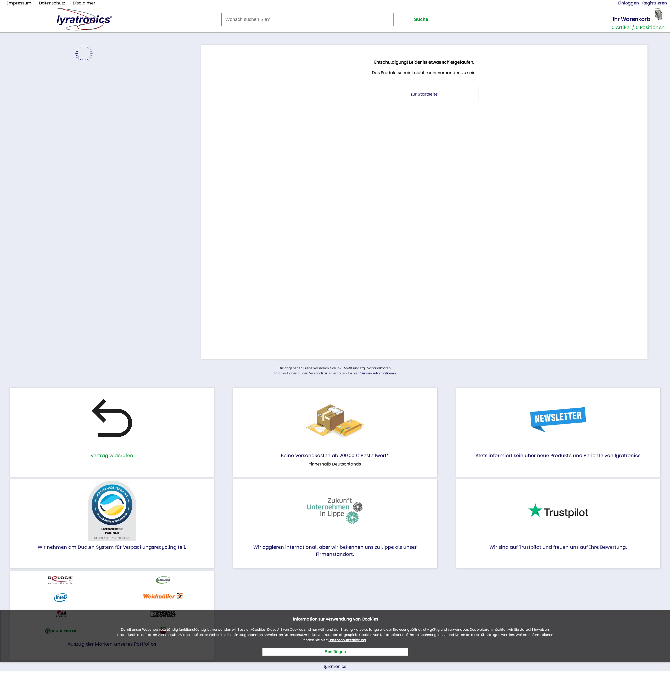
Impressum (19, 3)
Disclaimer (84, 3)
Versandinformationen (378, 373)
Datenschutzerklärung (347, 640)
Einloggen (628, 3)
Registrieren (654, 3)
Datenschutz (52, 3)
